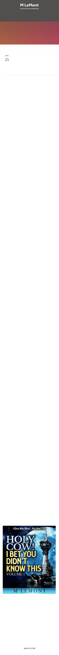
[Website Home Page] (29, 6)
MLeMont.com (14, 80)
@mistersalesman (37, 80)
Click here (12, 505)
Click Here (21, 522)
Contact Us (29, 19)
